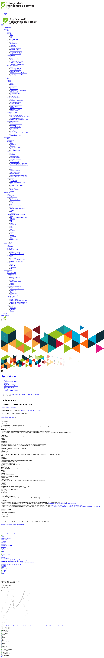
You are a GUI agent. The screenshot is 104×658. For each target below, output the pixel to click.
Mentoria (12, 184)
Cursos (9, 81)
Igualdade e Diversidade (16, 185)
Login (5, 13)
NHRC (12, 232)
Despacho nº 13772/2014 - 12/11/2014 (31, 410)
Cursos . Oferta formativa (7, 394)
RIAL (11, 268)
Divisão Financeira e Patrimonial (18, 73)
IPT (2, 25)
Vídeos (12, 376)
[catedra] (3, 571)
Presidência (13, 46)
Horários (6, 383)
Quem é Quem (61, 625)
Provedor (12, 146)
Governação (10, 40)
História (9, 33)
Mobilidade (10, 255)
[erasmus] (3, 570)
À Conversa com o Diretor (11, 386)
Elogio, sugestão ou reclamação (31, 625)
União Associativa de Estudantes (18, 300)
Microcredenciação (15, 93)
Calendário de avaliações (10, 381)
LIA (11, 204)
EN (5, 14)
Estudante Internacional (13, 249)
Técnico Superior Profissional (18, 90)
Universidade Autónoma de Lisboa (19, 119)
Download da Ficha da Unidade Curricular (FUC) (13, 524)
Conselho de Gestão (15, 48)
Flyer (3, 376)
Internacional (7, 243)
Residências (13, 293)
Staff (8, 166)
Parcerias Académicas (12, 112)
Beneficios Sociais (15, 172)
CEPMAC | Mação (15, 109)
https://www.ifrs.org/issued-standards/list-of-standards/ (62, 503)
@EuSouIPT (10, 178)
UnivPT (6, 29)
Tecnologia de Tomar (15, 62)
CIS (11, 221)
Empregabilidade (8, 389)
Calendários (13, 125)
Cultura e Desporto (12, 274)
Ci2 (11, 211)
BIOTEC (12, 219)
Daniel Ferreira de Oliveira (8, 417)
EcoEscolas (13, 188)
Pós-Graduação (14, 92)
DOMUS (12, 223)
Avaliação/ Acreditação (10, 384)
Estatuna (12, 280)
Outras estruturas (11, 236)
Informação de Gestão (16, 52)
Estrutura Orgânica (48, 625)
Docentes (9, 151)
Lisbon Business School (16, 118)
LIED (11, 227)
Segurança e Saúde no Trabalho (18, 163)
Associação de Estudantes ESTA (18, 302)
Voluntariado (13, 186)
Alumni (12, 191)
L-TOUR (12, 230)
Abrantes (12, 309)
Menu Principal (5, 315)
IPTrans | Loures (14, 103)
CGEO (12, 210)
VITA (11, 233)
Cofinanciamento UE (15, 54)
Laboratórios (13, 75)
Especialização (14, 96)
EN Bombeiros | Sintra (16, 105)
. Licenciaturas (17, 394)
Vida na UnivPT (8, 270)
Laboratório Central (12, 197)
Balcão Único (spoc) (15, 150)
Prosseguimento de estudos (11, 390)
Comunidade (7, 137)
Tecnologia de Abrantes (16, 61)
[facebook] (2, 629)
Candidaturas (7, 27)
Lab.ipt (12, 201)
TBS (11, 242)
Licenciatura (13, 86)
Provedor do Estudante (16, 51)
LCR (11, 226)
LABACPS (13, 224)
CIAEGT (12, 220)
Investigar (12, 160)
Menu (8, 30)
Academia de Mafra (15, 102)
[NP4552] (3, 566)
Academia (13, 240)
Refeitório (13, 290)
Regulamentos (14, 128)
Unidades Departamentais (17, 64)
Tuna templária (14, 278)
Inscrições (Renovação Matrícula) (19, 132)
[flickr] (14, 629)
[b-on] (2, 573)
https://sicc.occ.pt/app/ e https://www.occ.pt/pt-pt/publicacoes (66, 505)
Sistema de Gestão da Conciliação (19, 165)
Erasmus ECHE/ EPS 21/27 (17, 259)
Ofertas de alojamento (16, 294)
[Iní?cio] (18, 9)
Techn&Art (13, 213)
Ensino (5, 77)
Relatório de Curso (9, 387)
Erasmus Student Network (17, 254)
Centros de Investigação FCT (14, 205)
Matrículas (13, 131)
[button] (1, 656)
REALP (9, 262)
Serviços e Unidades (12, 65)
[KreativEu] (4, 569)
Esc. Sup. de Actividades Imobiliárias (19, 116)
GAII (11, 203)
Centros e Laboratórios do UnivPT (16, 214)
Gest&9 (12, 235)
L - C (5, 380)
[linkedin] (11, 629)
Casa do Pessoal (14, 162)
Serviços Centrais (14, 156)
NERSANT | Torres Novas (17, 111)
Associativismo (11, 296)
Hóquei (12, 284)
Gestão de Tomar (14, 59)
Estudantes (10, 141)
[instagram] (5, 629)
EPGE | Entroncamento (16, 108)
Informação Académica (13, 121)
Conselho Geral (14, 45)
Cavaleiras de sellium (15, 281)
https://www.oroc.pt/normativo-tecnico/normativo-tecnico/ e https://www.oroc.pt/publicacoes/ (76, 506)
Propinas (12, 134)
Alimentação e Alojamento (14, 286)
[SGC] (3, 567)
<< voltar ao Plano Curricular (8, 407)
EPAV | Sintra (14, 106)
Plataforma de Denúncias (12, 625)
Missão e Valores (14, 39)
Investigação (7, 192)
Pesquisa (5, 313)
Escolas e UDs (11, 55)
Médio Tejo (10, 305)
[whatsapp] (17, 629)
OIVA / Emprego (14, 189)
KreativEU (10, 248)
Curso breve (13, 94)
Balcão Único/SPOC (15, 135)
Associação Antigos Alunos (17, 303)
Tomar (12, 311)
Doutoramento (14, 89)
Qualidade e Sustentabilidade (17, 182)
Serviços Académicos (15, 70)
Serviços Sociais (14, 130)
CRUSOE (13, 267)
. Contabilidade (26, 394)
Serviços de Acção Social (16, 74)
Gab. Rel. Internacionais (16, 261)
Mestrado (12, 87)
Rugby (12, 283)
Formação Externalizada (13, 97)
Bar (11, 292)
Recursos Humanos (15, 71)
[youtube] (8, 629)
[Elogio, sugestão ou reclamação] (5, 558)
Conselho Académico (15, 49)
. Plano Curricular (34, 394)
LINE (11, 229)
